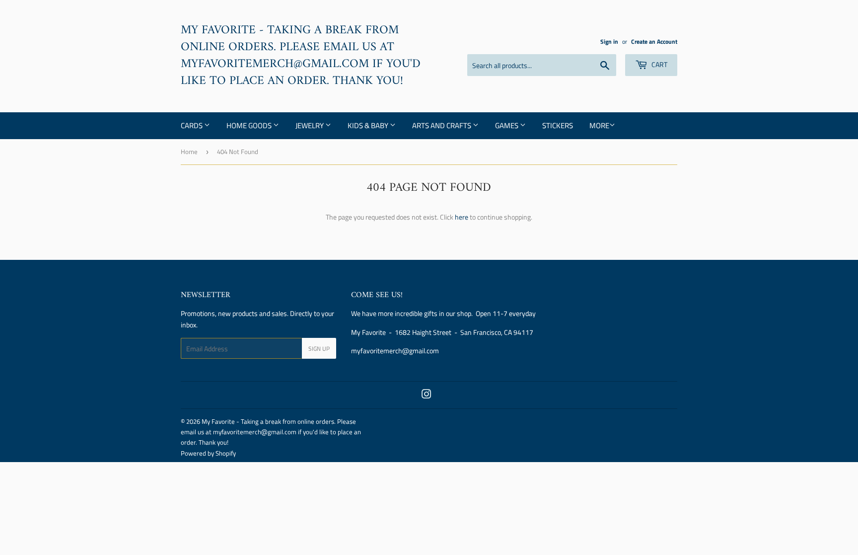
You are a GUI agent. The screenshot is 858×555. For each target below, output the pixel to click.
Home (189, 152)
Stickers (557, 125)
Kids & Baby (369, 125)
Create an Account (654, 41)
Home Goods (249, 125)
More (599, 125)
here (461, 217)
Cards (192, 125)
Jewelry (310, 125)
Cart (658, 64)
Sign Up (319, 348)
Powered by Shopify (208, 453)
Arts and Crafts (442, 125)
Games (507, 125)
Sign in (609, 41)
